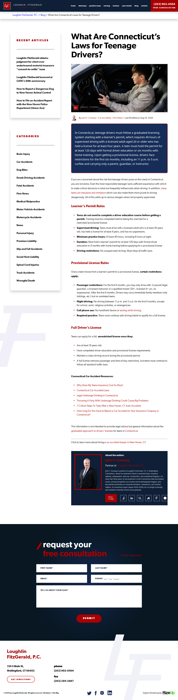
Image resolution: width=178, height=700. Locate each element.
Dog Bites (22, 170)
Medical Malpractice (28, 202)
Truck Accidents (25, 273)
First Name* (46, 568)
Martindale (165, 498)
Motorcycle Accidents (29, 217)
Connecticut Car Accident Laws (93, 390)
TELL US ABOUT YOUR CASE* (54, 590)
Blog (136, 6)
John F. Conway (89, 118)
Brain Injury (23, 154)
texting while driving (130, 310)
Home (73, 6)
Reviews (116, 6)
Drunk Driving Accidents (31, 178)
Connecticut (131, 431)
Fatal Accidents (25, 186)
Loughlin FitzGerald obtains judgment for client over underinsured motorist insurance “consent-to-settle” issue (35, 64)
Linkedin (132, 498)
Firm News (118, 118)
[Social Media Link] (89, 695)
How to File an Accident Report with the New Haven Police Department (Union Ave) (34, 105)
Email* (44, 579)
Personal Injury (25, 233)
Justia (123, 498)
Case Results (127, 6)
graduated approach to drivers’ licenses (92, 431)
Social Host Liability (28, 257)
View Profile (111, 498)
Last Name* (101, 568)
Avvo (148, 498)
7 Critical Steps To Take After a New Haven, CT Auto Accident (109, 406)
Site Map (55, 693)
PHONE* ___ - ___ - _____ (107, 579)
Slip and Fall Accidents (29, 249)
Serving (107, 6)
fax (56, 676)
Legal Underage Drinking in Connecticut (97, 396)
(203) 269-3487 (64, 681)
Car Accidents (104, 118)
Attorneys (82, 6)
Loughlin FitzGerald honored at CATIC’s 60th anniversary (34, 79)
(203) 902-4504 (164, 4)
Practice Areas (95, 6)
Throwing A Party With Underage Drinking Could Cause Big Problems (112, 401)
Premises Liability (27, 241)
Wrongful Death (26, 281)
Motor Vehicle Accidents (31, 209)
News (20, 225)
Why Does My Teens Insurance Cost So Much (100, 385)
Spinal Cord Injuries (28, 265)
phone (58, 666)
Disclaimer (47, 693)
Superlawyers (140, 498)
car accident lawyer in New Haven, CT (125, 442)
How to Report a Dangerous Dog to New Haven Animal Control (35, 91)
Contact (144, 6)
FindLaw (157, 498)
